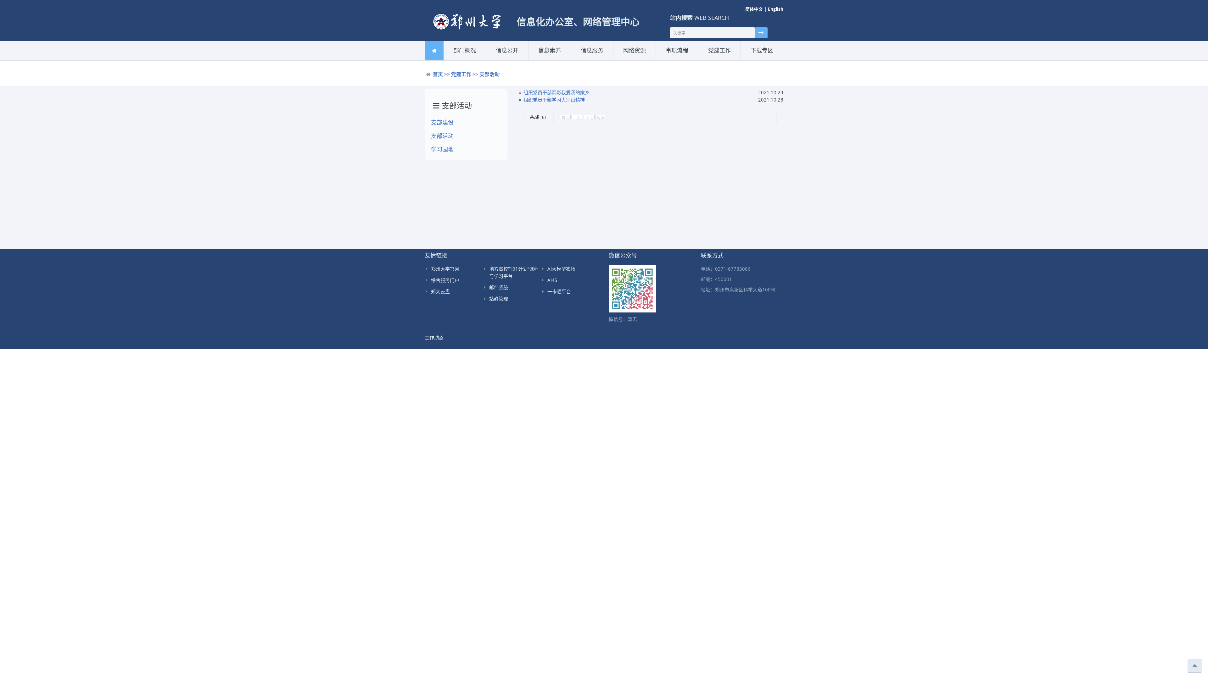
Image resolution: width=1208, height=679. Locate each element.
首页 (438, 74)
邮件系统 (498, 287)
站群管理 (498, 298)
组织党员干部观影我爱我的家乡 (556, 92)
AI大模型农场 (561, 269)
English (775, 9)
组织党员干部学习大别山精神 (554, 100)
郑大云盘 (440, 291)
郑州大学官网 (445, 269)
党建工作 (461, 74)
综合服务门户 (445, 280)
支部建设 (442, 122)
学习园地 (442, 149)
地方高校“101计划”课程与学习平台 (514, 272)
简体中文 (754, 9)
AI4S (552, 280)
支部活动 (489, 74)
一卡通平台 (559, 291)
